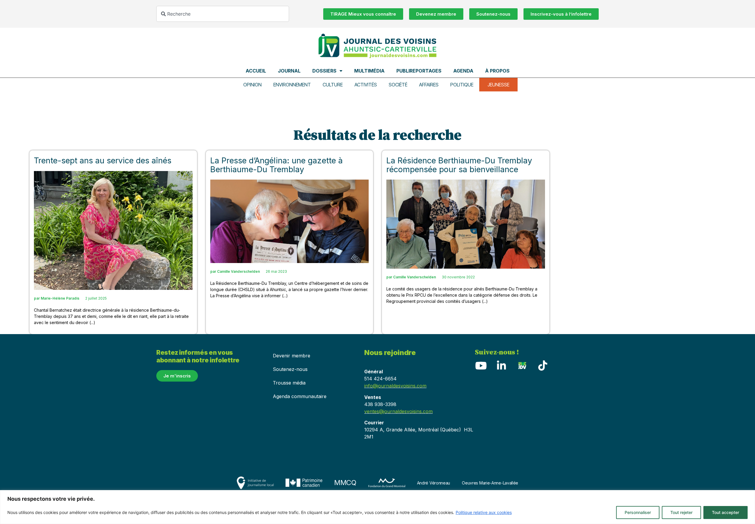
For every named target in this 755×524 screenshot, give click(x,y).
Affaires (429, 85)
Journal (289, 71)
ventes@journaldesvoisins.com (398, 411)
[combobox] (222, 14)
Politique (461, 85)
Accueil (256, 71)
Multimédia (369, 71)
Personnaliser (638, 512)
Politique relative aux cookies (484, 512)
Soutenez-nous (290, 369)
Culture (333, 85)
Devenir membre (291, 356)
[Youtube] (480, 365)
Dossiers (324, 71)
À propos (497, 71)
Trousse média (289, 383)
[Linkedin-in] (501, 365)
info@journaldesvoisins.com (395, 386)
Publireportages (418, 71)
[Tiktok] (542, 365)
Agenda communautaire (299, 396)
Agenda (463, 71)
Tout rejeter (681, 512)
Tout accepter (725, 512)
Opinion (252, 85)
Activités (365, 85)
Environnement (292, 85)
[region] (377, 507)
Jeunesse (498, 85)
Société (398, 85)
